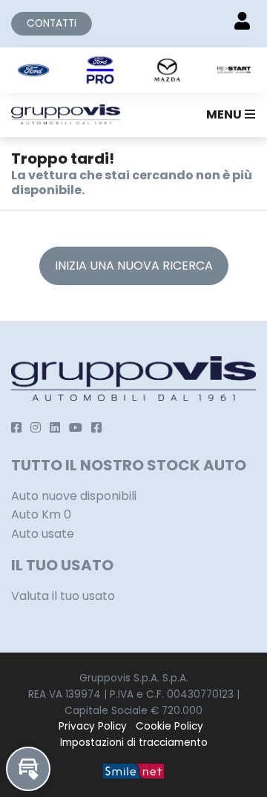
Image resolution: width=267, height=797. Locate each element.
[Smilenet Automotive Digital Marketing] (133, 771)
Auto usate (42, 533)
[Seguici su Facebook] (16, 427)
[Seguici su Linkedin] (55, 427)
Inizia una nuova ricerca (134, 265)
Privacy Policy (93, 726)
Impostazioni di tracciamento (134, 743)
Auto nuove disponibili (73, 495)
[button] (228, 114)
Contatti (51, 23)
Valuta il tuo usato (63, 595)
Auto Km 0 (41, 514)
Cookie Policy (169, 726)
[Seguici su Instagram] (35, 427)
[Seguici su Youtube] (75, 427)
